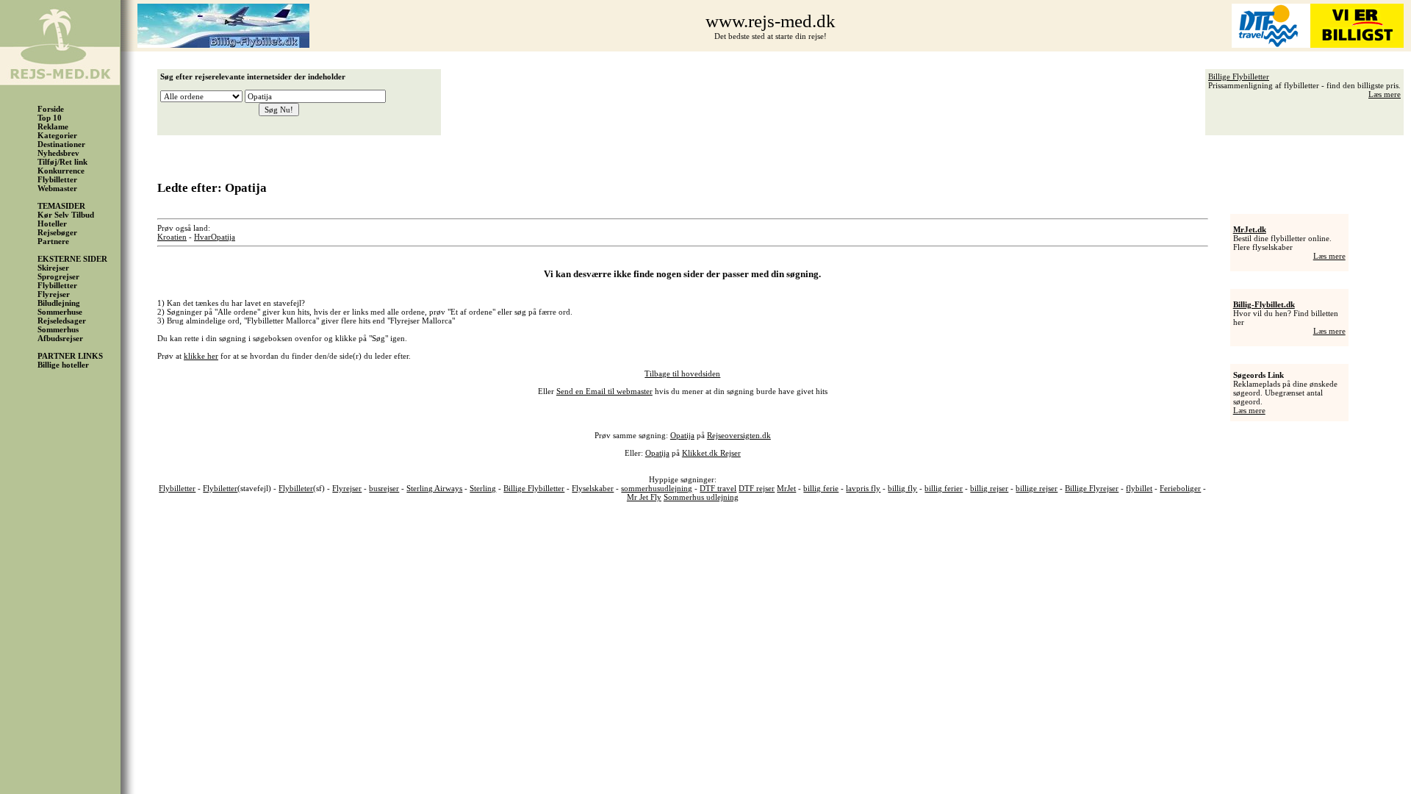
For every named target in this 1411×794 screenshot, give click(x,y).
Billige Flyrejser (1092, 488)
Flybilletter (57, 179)
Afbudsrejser (60, 338)
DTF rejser (757, 488)
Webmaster (57, 188)
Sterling (483, 488)
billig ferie (821, 488)
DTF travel (718, 488)
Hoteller (52, 223)
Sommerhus (58, 329)
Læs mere (1384, 94)
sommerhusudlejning (656, 488)
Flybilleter (296, 488)
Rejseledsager (61, 320)
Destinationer (61, 144)
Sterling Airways (434, 488)
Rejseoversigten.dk (739, 435)
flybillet (1139, 488)
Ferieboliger (1180, 488)
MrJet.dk (1249, 229)
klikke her (201, 355)
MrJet (786, 488)
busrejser (384, 488)
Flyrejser (53, 294)
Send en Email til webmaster (604, 391)
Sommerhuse (59, 311)
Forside (50, 108)
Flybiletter (220, 488)
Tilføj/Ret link (62, 161)
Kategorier (57, 135)
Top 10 (49, 117)
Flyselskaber (593, 488)
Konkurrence (61, 170)
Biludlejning (58, 302)
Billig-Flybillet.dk (1264, 304)
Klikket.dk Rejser (711, 452)
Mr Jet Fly (644, 497)
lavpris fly (863, 488)
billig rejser (989, 488)
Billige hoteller (63, 364)
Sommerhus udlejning (701, 497)
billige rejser (1037, 488)
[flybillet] (223, 44)
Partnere (53, 241)
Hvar (202, 236)
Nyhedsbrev (58, 153)
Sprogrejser (58, 276)
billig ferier (943, 488)
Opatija (223, 236)
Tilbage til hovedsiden (682, 373)
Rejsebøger (57, 232)
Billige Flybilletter (1238, 76)
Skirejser (53, 267)
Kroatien (172, 236)
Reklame (52, 126)
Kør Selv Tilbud (65, 214)
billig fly (902, 488)
